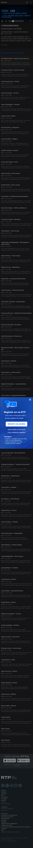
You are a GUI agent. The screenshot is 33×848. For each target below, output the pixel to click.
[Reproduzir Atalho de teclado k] (2, 846)
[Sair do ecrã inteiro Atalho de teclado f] (30, 846)
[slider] (18, 846)
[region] (16, 424)
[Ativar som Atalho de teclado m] (10, 846)
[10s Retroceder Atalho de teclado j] (6, 846)
